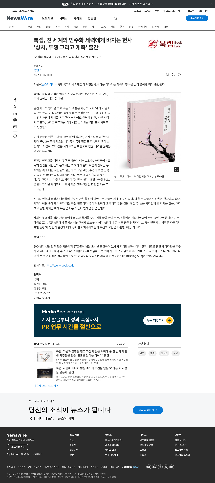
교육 (103, 26)
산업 (29, 26)
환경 (122, 26)
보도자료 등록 (197, 17)
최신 (11, 26)
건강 (57, 26)
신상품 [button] (164, 353)
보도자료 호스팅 (182, 454)
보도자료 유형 (146, 445)
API (117, 467)
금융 (76, 26)
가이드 (78, 18)
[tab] (86, 435)
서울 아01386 (26, 477)
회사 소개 (11, 467)
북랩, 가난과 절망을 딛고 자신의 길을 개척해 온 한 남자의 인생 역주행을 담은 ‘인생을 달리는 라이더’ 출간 (91, 353)
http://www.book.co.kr (60, 265)
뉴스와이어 (48, 84)
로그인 (191, 10)
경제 (66, 26)
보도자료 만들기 (147, 440)
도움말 (147, 10)
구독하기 (120, 344)
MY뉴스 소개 (181, 445)
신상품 (155, 26)
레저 (94, 26)
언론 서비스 (180, 440)
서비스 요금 (110, 449)
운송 (85, 26)
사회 (113, 26)
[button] (167, 74)
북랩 (37, 70)
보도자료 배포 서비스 (23, 10)
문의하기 (37, 454)
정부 (131, 26)
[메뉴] (9, 11)
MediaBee (127, 467)
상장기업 (142, 26)
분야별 (73, 445)
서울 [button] (175, 353)
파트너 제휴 (83, 467)
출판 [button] (152, 353)
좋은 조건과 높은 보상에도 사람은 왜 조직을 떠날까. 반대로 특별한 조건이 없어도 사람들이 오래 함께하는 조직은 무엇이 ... (90, 379)
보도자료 (47, 18)
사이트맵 (94, 467)
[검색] (115, 18)
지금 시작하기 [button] (146, 410)
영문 (166, 26)
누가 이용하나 (111, 454)
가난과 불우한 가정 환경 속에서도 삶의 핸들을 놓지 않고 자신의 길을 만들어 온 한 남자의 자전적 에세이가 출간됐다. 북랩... (92, 362)
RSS (57, 343)
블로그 (137, 10)
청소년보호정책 (68, 467)
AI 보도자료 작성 (171, 10)
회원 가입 (203, 10)
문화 (39, 26)
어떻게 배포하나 (112, 445)
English (104, 467)
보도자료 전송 (181, 449)
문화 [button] (142, 353)
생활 (48, 26)
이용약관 (21, 467)
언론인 (92, 18)
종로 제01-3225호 (98, 473)
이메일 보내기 (43, 298)
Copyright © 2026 (108, 477)
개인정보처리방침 (51, 467)
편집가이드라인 (34, 467)
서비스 (63, 18)
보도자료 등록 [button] (18, 446)
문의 (157, 10)
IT (20, 26)
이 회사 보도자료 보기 (46, 385)
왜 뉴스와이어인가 (113, 440)
